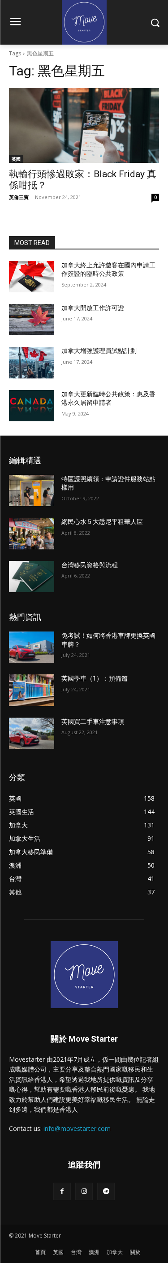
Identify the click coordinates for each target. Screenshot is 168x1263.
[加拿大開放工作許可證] (31, 319)
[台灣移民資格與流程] (31, 576)
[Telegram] (106, 1191)
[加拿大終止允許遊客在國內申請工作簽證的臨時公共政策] (31, 276)
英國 (16, 159)
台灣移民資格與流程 (89, 565)
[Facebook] (62, 1191)
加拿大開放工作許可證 (92, 308)
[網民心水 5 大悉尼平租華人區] (31, 533)
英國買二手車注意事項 (92, 721)
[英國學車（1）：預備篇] (31, 690)
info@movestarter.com (77, 1128)
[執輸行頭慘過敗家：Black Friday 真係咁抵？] (84, 125)
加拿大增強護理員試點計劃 (99, 350)
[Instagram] (84, 1191)
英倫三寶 (19, 197)
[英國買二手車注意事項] (31, 733)
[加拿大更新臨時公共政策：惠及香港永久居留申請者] (31, 405)
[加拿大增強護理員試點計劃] (31, 362)
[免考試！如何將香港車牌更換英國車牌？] (31, 647)
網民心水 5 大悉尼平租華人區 (102, 521)
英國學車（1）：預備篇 (94, 678)
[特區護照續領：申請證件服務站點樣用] (31, 490)
